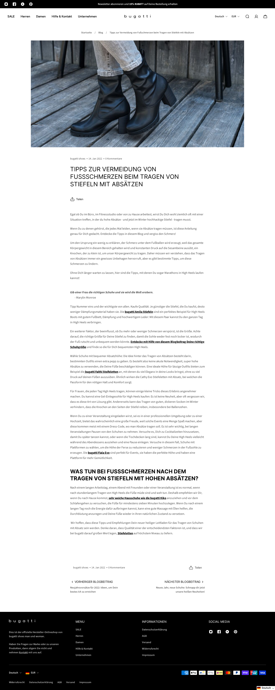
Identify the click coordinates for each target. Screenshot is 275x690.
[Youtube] (23, 4)
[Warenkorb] (265, 16)
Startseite (86, 32)
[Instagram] (6, 4)
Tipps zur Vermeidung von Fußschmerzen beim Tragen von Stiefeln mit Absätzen (152, 32)
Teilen (79, 199)
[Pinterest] (31, 4)
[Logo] (137, 16)
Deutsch (13, 673)
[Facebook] (14, 4)
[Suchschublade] (247, 16)
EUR (33, 673)
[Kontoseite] (256, 16)
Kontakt (23, 652)
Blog (100, 32)
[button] (266, 688)
